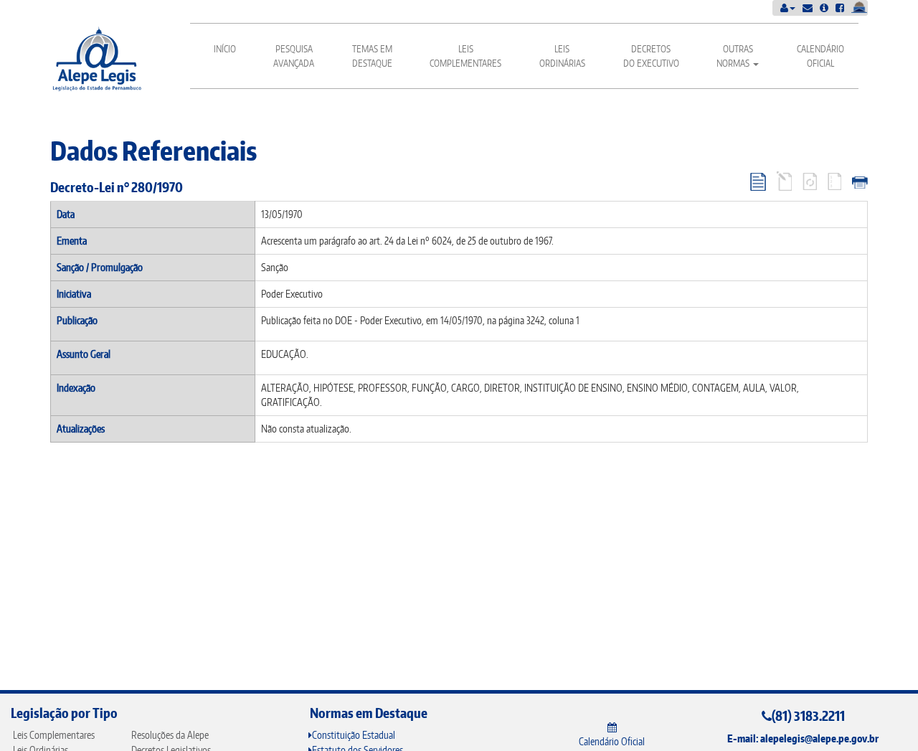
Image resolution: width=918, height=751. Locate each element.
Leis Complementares (465, 56)
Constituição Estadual (353, 735)
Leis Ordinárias (562, 56)
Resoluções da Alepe (170, 735)
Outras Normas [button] (734, 56)
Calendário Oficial (820, 56)
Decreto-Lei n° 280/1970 (116, 187)
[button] (787, 7)
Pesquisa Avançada (293, 56)
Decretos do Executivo (651, 56)
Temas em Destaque (372, 56)
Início (225, 49)
